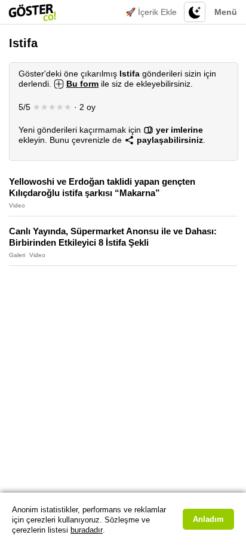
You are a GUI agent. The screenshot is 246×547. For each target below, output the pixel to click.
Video (17, 205)
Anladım (208, 519)
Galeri (17, 255)
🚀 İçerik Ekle (151, 12)
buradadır (86, 529)
